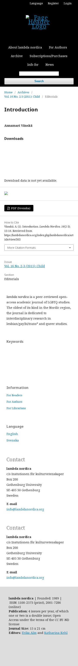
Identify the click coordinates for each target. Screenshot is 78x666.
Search (39, 81)
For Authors (58, 47)
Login (68, 3)
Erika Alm (29, 633)
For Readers (14, 395)
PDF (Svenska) (20, 208)
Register (53, 3)
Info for (33, 64)
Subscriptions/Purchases (48, 56)
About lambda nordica (25, 47)
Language (36, 3)
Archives (23, 92)
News (50, 64)
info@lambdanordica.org (25, 509)
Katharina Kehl (56, 633)
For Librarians (16, 408)
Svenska (12, 440)
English (12, 434)
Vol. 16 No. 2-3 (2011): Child (22, 96)
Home (8, 92)
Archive (17, 56)
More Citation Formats (21, 248)
